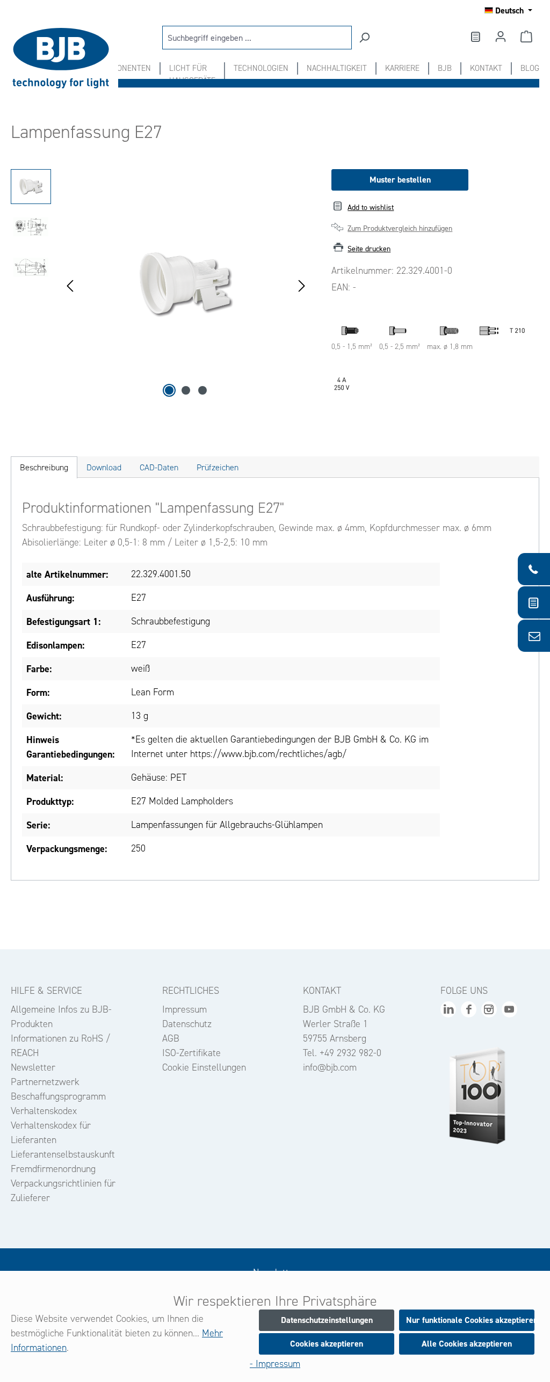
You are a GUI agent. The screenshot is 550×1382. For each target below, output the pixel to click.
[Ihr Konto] (500, 36)
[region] (160, 284)
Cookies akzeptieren (326, 1343)
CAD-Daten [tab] (159, 467)
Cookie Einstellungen (204, 1067)
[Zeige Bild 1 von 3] (169, 390)
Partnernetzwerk (45, 1082)
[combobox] (257, 37)
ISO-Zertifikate (191, 1053)
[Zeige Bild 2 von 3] (186, 390)
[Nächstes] (302, 284)
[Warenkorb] (526, 36)
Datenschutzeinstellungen (327, 1320)
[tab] (44, 467)
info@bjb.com (330, 1067)
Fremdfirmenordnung (53, 1169)
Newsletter (33, 1067)
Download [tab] (103, 467)
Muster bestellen (400, 179)
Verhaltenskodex (44, 1111)
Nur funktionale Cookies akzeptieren (470, 1320)
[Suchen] (364, 37)
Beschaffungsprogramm (58, 1096)
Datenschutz (187, 1024)
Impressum (184, 1009)
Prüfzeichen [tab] (217, 467)
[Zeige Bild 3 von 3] (202, 390)
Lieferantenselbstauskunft (63, 1154)
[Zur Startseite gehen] (64, 58)
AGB (170, 1038)
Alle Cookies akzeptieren (467, 1343)
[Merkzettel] (475, 36)
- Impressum (275, 1364)
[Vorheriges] (70, 284)
